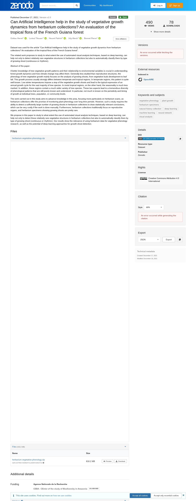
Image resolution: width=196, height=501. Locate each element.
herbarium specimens (149, 105)
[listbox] (154, 207)
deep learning (171, 109)
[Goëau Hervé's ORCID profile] (25, 38)
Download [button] (121, 461)
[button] (69, 138)
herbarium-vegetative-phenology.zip (28, 460)
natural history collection (150, 109)
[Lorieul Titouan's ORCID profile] (45, 38)
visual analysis (145, 116)
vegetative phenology (149, 100)
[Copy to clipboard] (180, 139)
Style (140, 207)
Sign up (176, 5)
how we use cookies (62, 495)
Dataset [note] (113, 17)
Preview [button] (108, 461)
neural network (165, 113)
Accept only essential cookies (166, 496)
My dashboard (106, 5)
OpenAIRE (149, 79)
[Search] (77, 5)
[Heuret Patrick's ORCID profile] (64, 38)
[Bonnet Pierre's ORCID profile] (99, 38)
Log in (159, 5)
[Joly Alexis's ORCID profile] (80, 38)
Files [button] (18, 447)
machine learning (147, 113)
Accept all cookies (140, 496)
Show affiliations (121, 39)
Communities (90, 5)
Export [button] (169, 239)
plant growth (167, 100)
